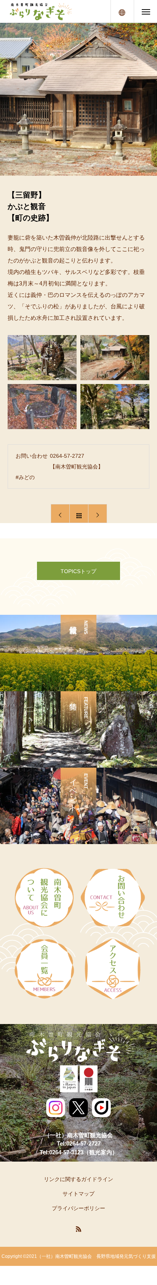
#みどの (25, 477)
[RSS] (78, 1229)
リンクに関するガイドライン (78, 1179)
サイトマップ (78, 1194)
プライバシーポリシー (78, 1208)
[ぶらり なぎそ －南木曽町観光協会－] (40, 11)
